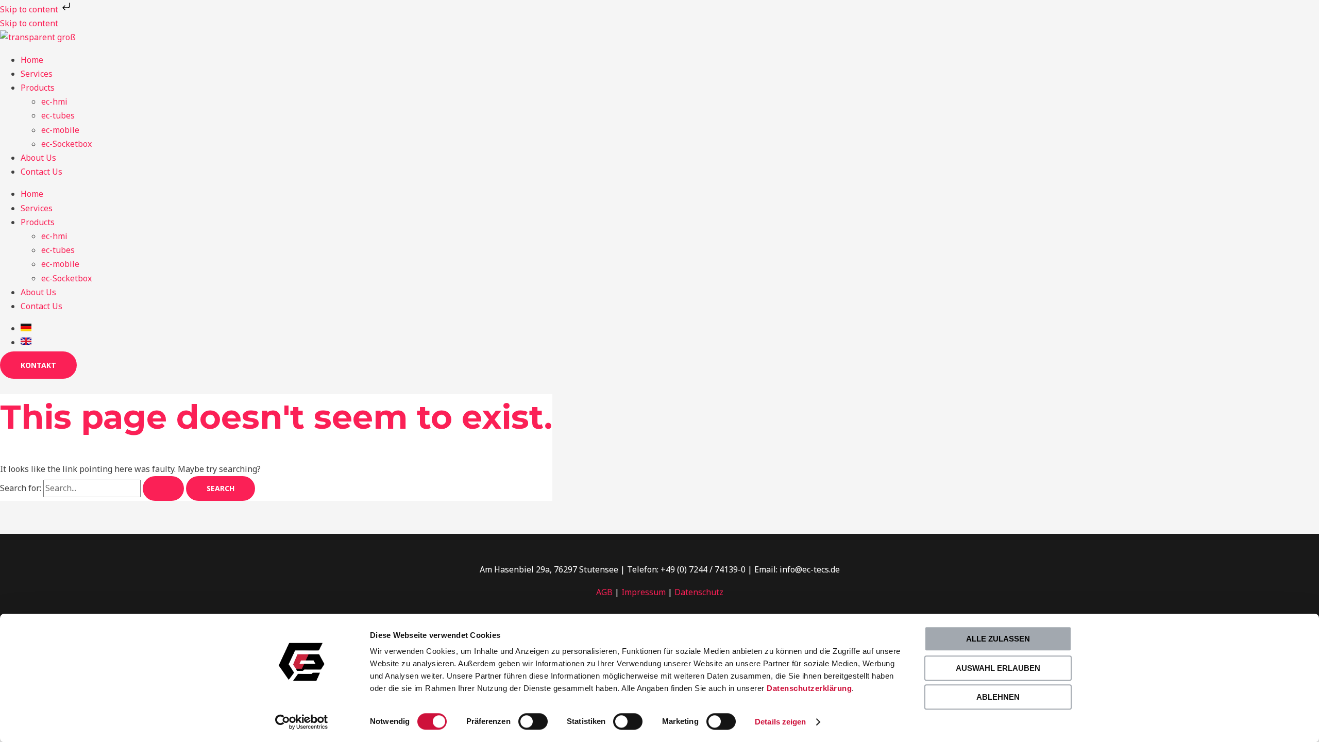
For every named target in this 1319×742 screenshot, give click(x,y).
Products (38, 87)
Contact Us (41, 171)
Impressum (643, 592)
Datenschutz (698, 592)
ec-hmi (54, 101)
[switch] (533, 721)
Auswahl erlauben (998, 668)
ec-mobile (60, 130)
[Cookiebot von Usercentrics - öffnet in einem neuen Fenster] (302, 722)
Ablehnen (998, 697)
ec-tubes (58, 115)
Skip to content (30, 9)
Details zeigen (780, 721)
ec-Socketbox (66, 143)
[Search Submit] (163, 488)
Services (37, 73)
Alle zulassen (998, 638)
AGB (604, 592)
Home (32, 59)
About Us (38, 157)
